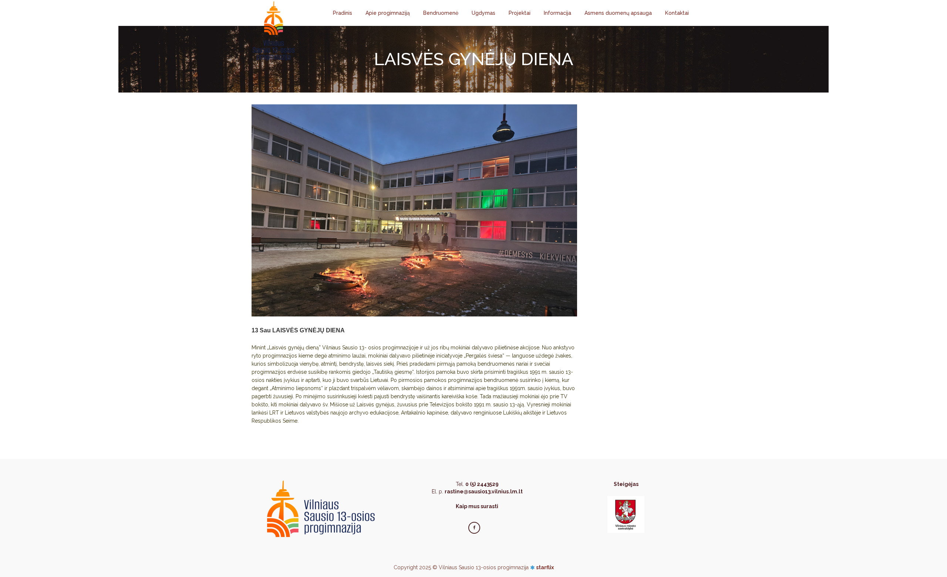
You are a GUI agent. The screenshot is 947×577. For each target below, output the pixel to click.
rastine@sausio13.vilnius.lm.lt (484, 491)
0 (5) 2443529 (482, 484)
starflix (545, 567)
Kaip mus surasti (477, 506)
